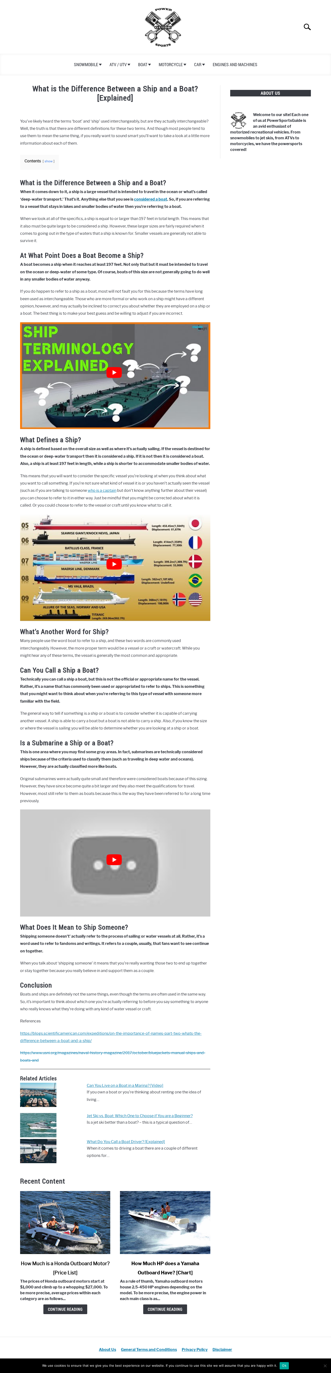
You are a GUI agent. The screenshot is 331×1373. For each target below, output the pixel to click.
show (49, 161)
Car (197, 64)
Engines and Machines (235, 64)
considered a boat (150, 199)
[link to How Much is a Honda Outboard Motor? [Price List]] (65, 1222)
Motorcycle (171, 64)
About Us (107, 1349)
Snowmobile (86, 64)
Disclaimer (222, 1349)
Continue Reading (65, 1309)
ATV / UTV (118, 64)
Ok (284, 1365)
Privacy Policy (195, 1349)
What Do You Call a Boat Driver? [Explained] (126, 1141)
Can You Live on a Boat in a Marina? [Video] (125, 1085)
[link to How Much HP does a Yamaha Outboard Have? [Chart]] (165, 1222)
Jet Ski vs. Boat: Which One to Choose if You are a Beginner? (140, 1116)
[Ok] (325, 1365)
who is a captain (102, 490)
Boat (142, 64)
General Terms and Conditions (149, 1349)
